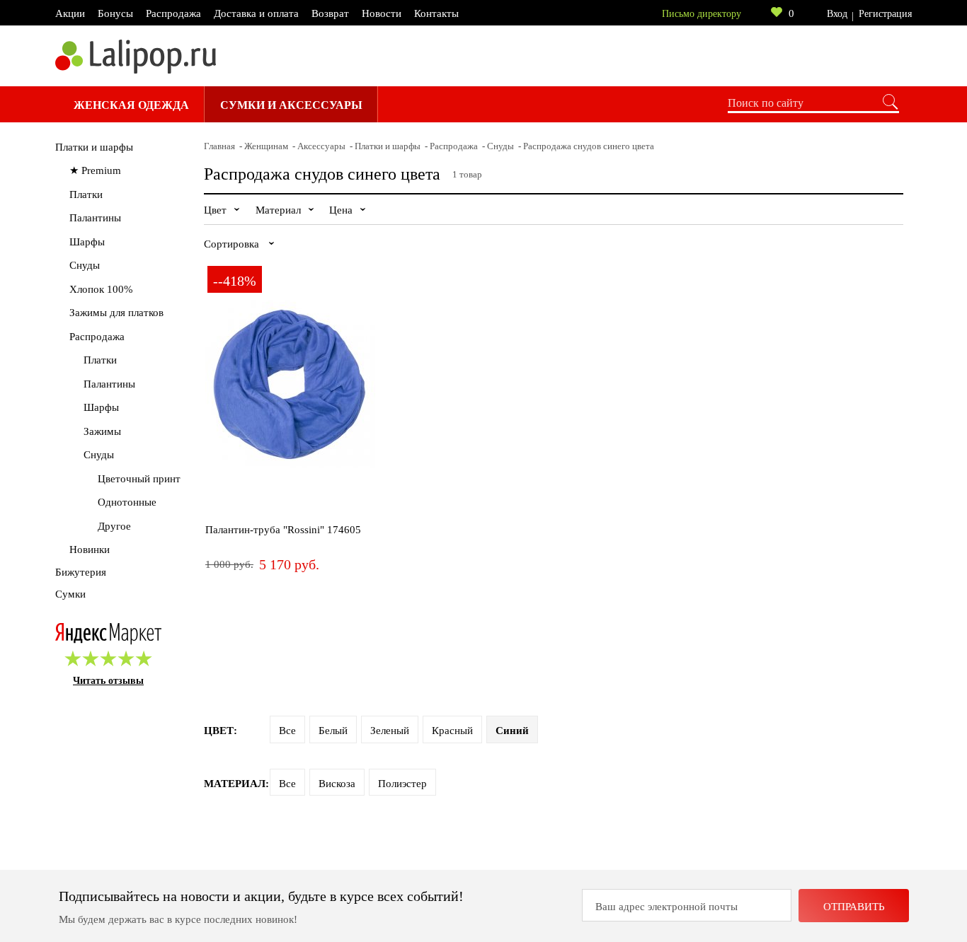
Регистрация (885, 13)
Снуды (84, 265)
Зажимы (102, 431)
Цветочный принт (139, 478)
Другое (114, 526)
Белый (333, 730)
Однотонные (127, 502)
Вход (837, 13)
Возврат (330, 13)
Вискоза (337, 783)
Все (287, 730)
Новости (381, 13)
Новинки (89, 549)
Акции (70, 13)
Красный (452, 730)
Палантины (95, 217)
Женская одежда (131, 105)
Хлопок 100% (101, 289)
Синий (512, 730)
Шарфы (87, 242)
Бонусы (115, 13)
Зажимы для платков (116, 312)
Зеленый (389, 730)
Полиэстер (402, 783)
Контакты (436, 13)
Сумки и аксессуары (291, 105)
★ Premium (95, 170)
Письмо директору (701, 13)
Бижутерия (80, 572)
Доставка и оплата (256, 13)
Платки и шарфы (94, 147)
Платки (86, 194)
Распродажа (173, 13)
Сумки (70, 594)
